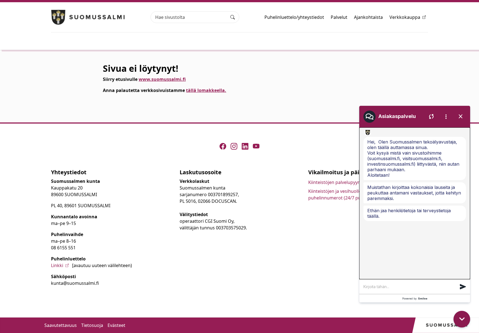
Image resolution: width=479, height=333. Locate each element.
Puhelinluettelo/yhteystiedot (294, 17)
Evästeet (116, 325)
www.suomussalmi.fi (162, 79)
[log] (414, 203)
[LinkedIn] (245, 146)
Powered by (414, 298)
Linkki (57, 265)
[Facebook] (223, 146)
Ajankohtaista (368, 17)
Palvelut (339, 17)
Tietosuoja (92, 325)
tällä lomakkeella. (206, 90)
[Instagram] (234, 146)
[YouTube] (256, 146)
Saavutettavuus (60, 325)
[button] (463, 287)
